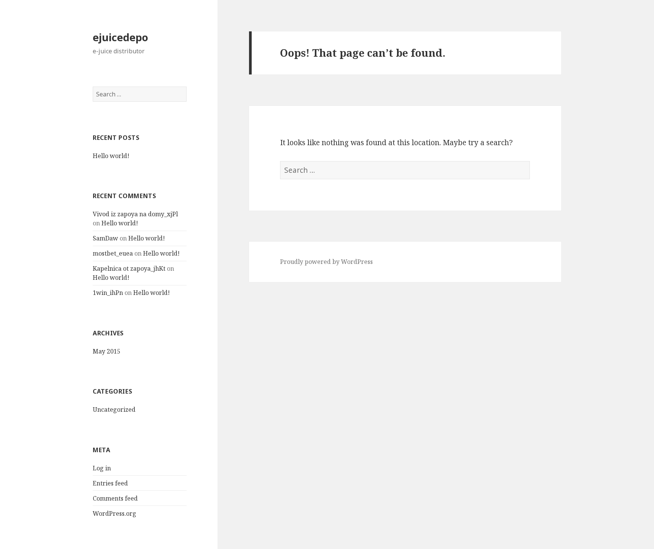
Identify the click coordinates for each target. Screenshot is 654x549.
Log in (102, 468)
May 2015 (106, 351)
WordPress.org (114, 513)
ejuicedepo (120, 37)
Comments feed (115, 498)
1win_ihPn (108, 292)
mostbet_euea (113, 253)
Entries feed (110, 483)
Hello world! (111, 156)
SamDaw (105, 238)
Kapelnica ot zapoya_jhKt (129, 268)
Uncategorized (114, 409)
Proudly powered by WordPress (326, 261)
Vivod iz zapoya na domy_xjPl (135, 214)
